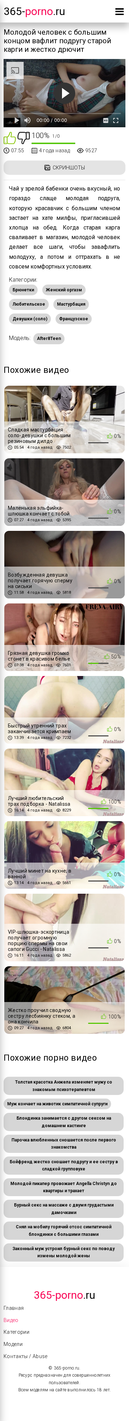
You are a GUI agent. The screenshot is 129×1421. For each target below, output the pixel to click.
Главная (14, 1308)
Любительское (29, 304)
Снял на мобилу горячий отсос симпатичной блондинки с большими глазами (63, 1230)
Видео (11, 1320)
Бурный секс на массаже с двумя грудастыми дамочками (64, 1209)
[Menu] (119, 13)
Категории (16, 1332)
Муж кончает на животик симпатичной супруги (57, 1103)
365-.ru (34, 11)
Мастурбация (71, 304)
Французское (73, 318)
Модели (13, 1344)
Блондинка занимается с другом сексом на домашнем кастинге (63, 1122)
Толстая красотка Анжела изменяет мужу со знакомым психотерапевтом (63, 1086)
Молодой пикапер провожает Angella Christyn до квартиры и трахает (63, 1187)
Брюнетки (23, 289)
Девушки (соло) (30, 318)
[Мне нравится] (10, 137)
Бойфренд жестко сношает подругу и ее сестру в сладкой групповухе (64, 1165)
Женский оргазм (64, 289)
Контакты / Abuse (26, 1356)
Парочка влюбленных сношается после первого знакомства (63, 1144)
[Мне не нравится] (24, 137)
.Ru (64, 1295)
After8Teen (49, 338)
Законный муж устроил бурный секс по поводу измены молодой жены (64, 1252)
